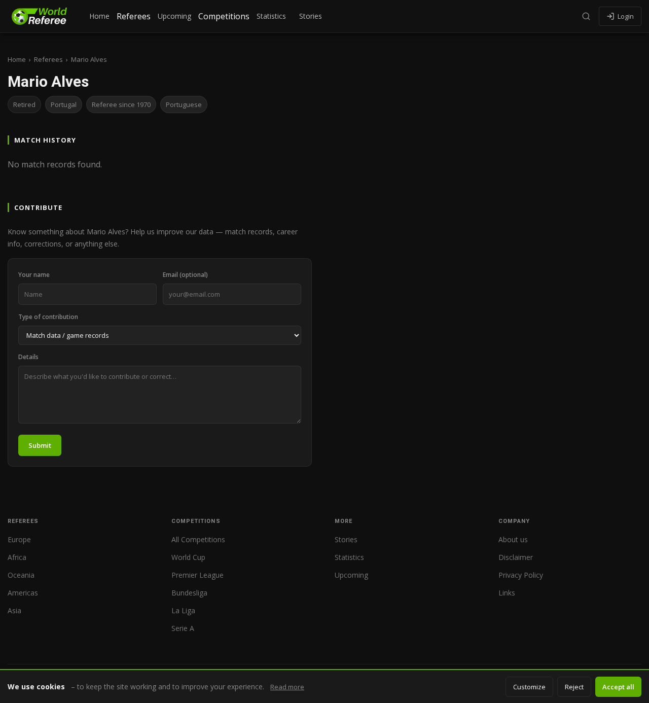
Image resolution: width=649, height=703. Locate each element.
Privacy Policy (520, 575)
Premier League (197, 575)
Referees (134, 16)
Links (506, 592)
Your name (34, 274)
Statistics (271, 16)
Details (28, 357)
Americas (23, 592)
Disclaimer (515, 557)
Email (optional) (185, 274)
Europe (19, 539)
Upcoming (174, 16)
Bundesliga (189, 592)
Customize (529, 686)
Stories (310, 16)
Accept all (618, 686)
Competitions (223, 16)
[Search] (586, 16)
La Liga (183, 610)
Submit (39, 445)
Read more (287, 686)
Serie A (182, 628)
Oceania (21, 575)
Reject (574, 686)
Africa (17, 557)
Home (99, 16)
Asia (14, 610)
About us (513, 539)
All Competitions (198, 539)
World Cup (188, 557)
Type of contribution (48, 316)
